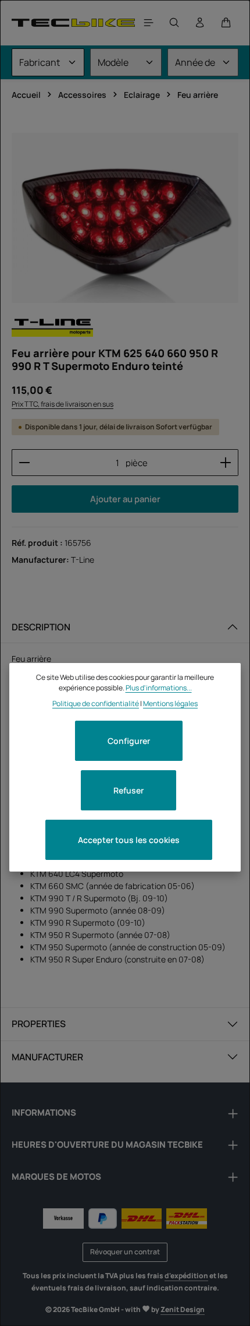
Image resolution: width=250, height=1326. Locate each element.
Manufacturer (47, 1056)
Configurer (129, 740)
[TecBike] (73, 22)
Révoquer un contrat (125, 1252)
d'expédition (186, 1276)
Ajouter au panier (125, 499)
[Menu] (148, 22)
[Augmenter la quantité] (225, 462)
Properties (39, 1023)
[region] (125, 218)
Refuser (128, 790)
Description (41, 626)
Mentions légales (170, 703)
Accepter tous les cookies (129, 839)
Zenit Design (182, 1309)
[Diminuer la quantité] (24, 462)
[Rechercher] (174, 22)
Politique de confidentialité (95, 703)
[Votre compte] (200, 22)
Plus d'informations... (159, 688)
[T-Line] (52, 326)
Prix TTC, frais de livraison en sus (62, 404)
